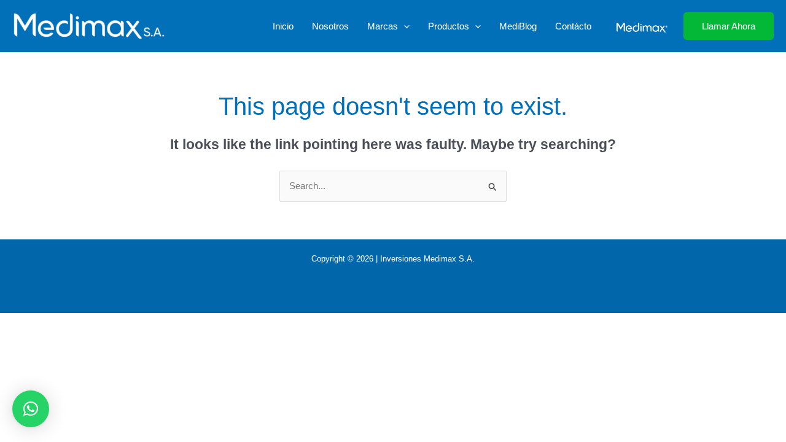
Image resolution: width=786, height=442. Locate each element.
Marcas (382, 26)
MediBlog (518, 26)
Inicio (283, 26)
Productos (448, 26)
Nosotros (330, 26)
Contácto (573, 26)
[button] (404, 26)
